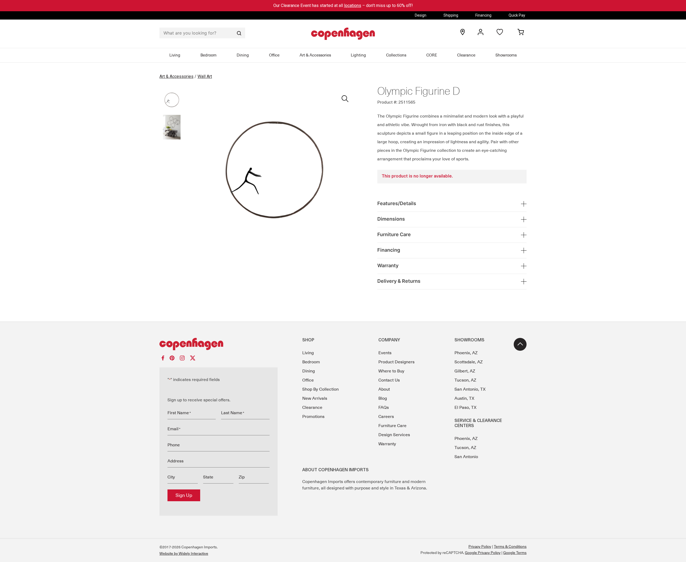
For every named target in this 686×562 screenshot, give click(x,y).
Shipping (450, 15)
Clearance (466, 55)
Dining (243, 55)
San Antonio (466, 456)
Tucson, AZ (465, 380)
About (384, 389)
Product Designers (396, 362)
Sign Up (184, 495)
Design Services (394, 434)
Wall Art (204, 76)
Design (420, 15)
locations (352, 5)
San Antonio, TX (470, 389)
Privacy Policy (479, 546)
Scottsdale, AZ (468, 362)
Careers (386, 416)
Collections (396, 55)
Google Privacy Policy (483, 552)
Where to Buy (391, 371)
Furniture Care (392, 425)
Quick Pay (517, 15)
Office (274, 55)
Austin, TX (464, 398)
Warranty (387, 444)
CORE (431, 55)
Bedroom (208, 55)
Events (385, 352)
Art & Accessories (315, 55)
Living (174, 55)
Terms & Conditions (510, 546)
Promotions (313, 416)
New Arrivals (314, 398)
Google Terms (515, 552)
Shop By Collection (320, 389)
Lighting (358, 55)
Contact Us (389, 380)
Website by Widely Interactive (183, 553)
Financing (483, 15)
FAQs (383, 407)
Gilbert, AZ (464, 371)
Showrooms (506, 55)
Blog (382, 398)
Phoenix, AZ (466, 352)
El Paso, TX (465, 407)
